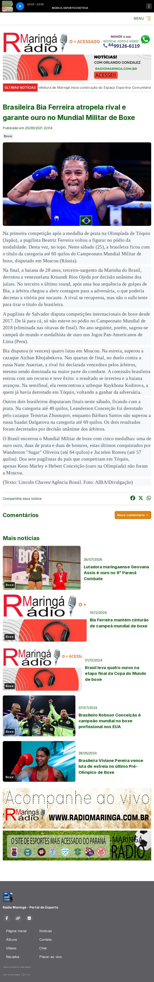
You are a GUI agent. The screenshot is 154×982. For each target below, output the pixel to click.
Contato (45, 940)
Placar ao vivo (50, 957)
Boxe (8, 136)
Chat (43, 948)
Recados (12, 957)
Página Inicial (16, 931)
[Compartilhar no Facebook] (132, 499)
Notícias (45, 931)
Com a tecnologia (11, 974)
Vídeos (11, 948)
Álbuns (11, 940)
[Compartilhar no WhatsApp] (148, 499)
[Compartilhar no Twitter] (140, 499)
